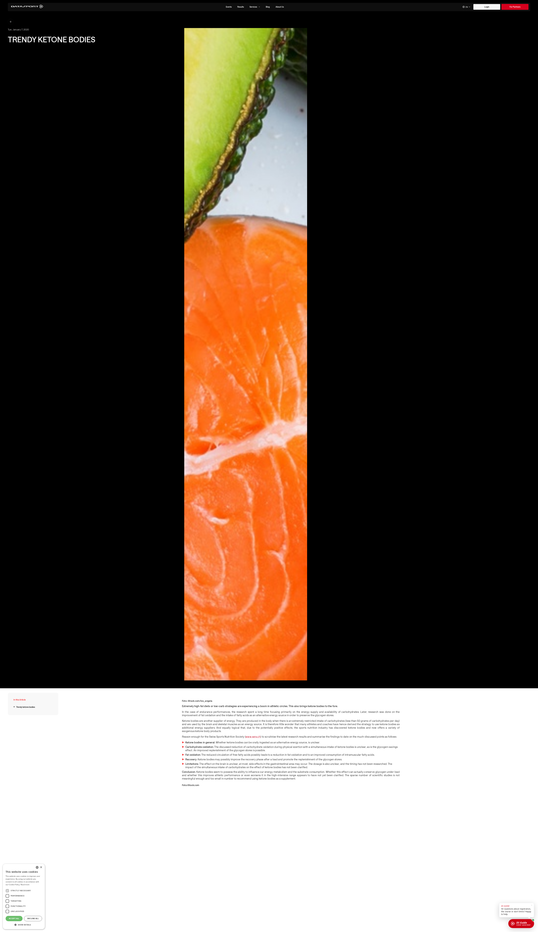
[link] (514, 7)
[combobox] (466, 7)
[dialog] (24, 896)
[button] (229, 7)
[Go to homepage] (27, 7)
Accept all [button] (14, 918)
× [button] (41, 867)
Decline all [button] (33, 918)
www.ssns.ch (252, 736)
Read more (25, 884)
